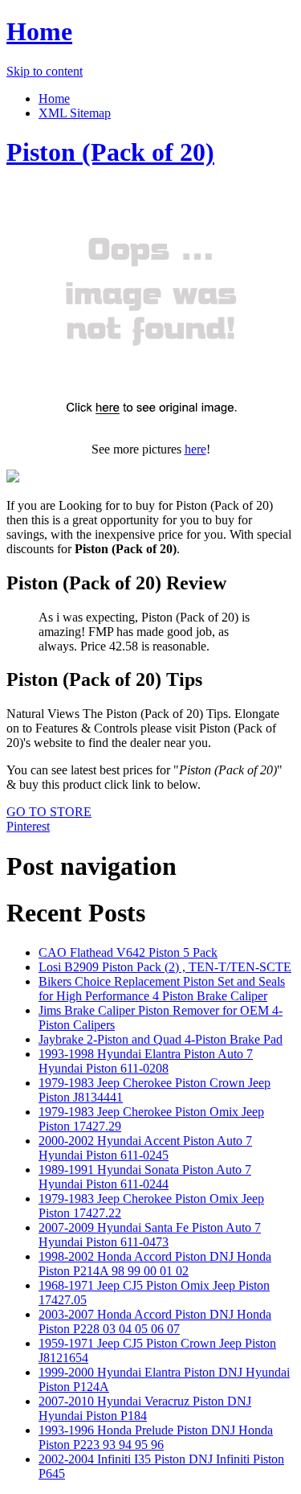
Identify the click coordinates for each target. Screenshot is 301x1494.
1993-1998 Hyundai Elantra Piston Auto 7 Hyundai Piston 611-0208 (146, 1061)
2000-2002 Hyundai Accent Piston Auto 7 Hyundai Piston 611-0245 (145, 1148)
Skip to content (44, 71)
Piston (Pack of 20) (110, 151)
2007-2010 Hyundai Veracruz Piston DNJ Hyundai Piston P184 (145, 1408)
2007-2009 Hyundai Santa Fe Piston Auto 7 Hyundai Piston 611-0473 (150, 1235)
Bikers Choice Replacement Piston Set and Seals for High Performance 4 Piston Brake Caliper (162, 989)
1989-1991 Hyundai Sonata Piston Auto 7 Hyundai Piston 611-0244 (145, 1177)
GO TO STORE (49, 812)
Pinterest (28, 826)
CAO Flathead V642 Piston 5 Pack (128, 952)
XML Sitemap (75, 113)
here (195, 449)
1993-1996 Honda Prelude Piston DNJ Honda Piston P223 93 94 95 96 (156, 1437)
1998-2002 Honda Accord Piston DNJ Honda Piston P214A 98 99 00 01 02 (155, 1264)
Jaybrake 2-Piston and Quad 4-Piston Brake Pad (161, 1039)
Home (39, 31)
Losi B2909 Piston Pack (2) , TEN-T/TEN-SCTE (165, 967)
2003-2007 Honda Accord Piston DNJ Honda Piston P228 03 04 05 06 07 (155, 1321)
